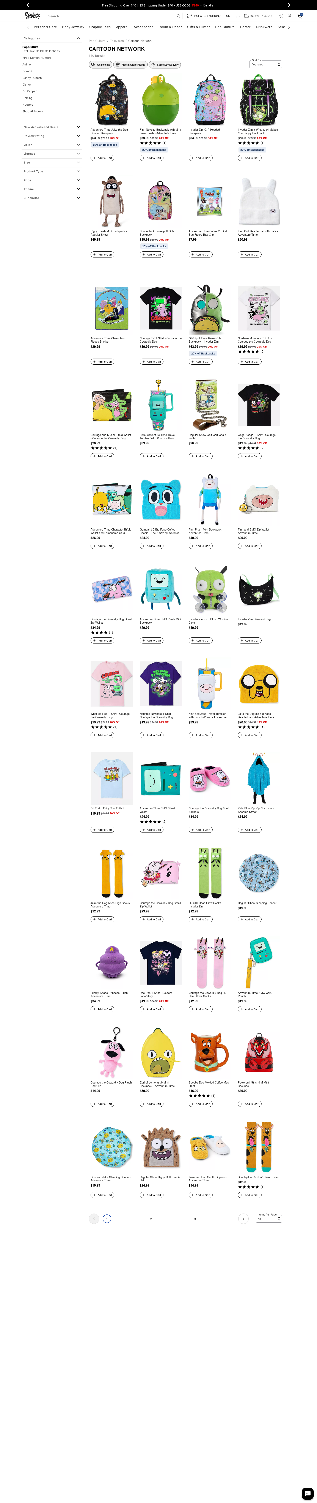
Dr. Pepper (29, 91)
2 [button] (151, 1219)
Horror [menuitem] (245, 27)
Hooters (27, 104)
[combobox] (113, 16)
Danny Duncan (32, 77)
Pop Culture (97, 41)
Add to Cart (105, 158)
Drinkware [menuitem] (264, 27)
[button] (52, 127)
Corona (27, 71)
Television (117, 41)
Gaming (27, 98)
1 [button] (107, 1219)
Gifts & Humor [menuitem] (198, 27)
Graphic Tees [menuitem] (100, 27)
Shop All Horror (32, 111)
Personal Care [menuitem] (45, 27)
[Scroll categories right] (289, 27)
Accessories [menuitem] (144, 27)
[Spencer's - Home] (32, 16)
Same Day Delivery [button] (168, 64)
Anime (26, 64)
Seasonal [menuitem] (285, 27)
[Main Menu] (16, 16)
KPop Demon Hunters (37, 57)
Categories (32, 38)
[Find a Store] (281, 16)
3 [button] (195, 1219)
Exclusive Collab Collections (41, 51)
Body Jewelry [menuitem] (73, 27)
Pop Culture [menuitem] (225, 27)
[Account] (290, 16)
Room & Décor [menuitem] (170, 27)
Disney (26, 84)
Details (208, 5)
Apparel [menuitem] (122, 27)
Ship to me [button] (103, 64)
